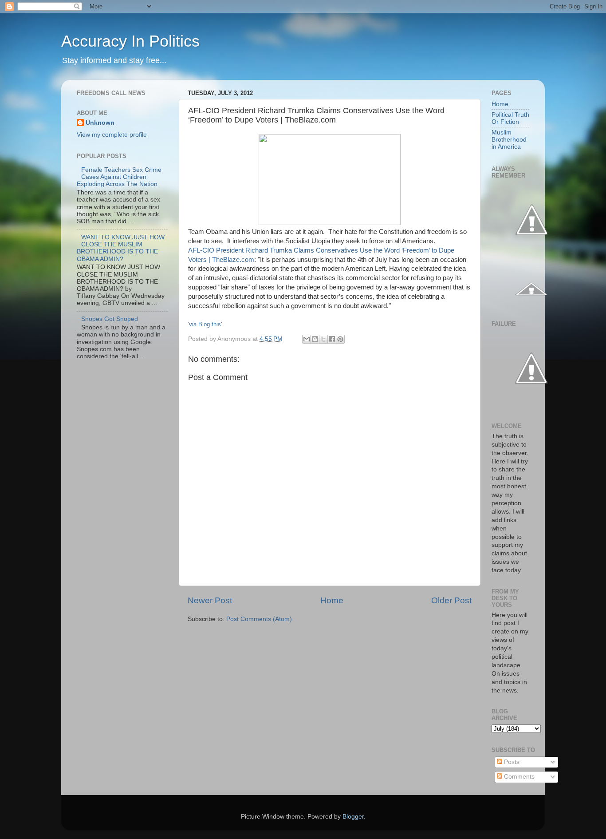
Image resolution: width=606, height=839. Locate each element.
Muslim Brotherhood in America (509, 139)
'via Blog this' (205, 324)
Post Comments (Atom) (259, 619)
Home (331, 600)
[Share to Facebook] (331, 339)
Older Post (451, 600)
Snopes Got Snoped (109, 319)
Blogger (353, 816)
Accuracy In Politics (130, 41)
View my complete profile (112, 134)
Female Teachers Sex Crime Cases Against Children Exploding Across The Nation (119, 176)
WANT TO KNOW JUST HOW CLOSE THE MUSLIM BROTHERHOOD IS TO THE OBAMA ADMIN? (121, 248)
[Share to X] (323, 339)
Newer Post (210, 600)
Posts (510, 762)
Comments (518, 776)
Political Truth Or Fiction (510, 118)
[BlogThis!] (315, 339)
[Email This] (306, 339)
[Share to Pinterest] (340, 339)
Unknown (100, 122)
